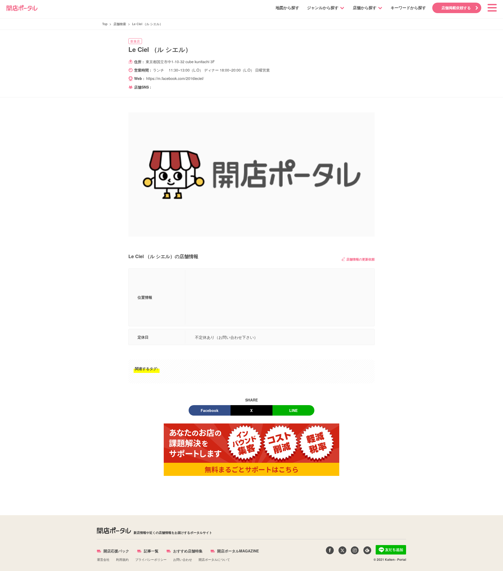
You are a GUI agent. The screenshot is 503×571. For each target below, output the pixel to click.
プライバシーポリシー (151, 559)
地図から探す (287, 7)
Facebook (209, 410)
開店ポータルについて (214, 559)
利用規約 (122, 559)
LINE (293, 410)
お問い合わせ (182, 559)
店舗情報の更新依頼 (360, 259)
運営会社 (103, 559)
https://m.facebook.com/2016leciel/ (175, 78)
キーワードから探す (408, 7)
